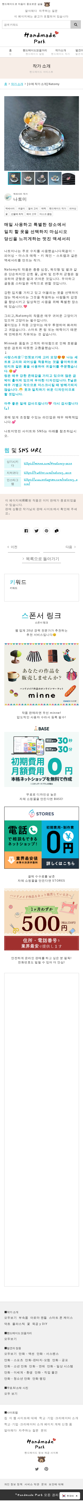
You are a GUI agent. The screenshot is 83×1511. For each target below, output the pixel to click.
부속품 (23, 1317)
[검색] (76, 24)
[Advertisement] (41, 1130)
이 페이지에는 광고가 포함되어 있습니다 (41, 16)
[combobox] (36, 24)
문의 (44, 1430)
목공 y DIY (39, 1324)
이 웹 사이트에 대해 (23, 1418)
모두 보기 (11, 1393)
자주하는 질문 (48, 11)
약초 (7, 1324)
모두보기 (10, 1317)
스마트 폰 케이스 (61, 1317)
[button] (70, 1495)
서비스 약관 (32, 1484)
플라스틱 (18, 1324)
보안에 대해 (56, 1484)
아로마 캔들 (38, 1317)
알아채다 (31, 11)
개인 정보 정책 (13, 1484)
